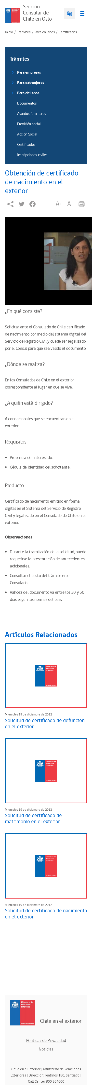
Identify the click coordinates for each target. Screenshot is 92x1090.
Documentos (27, 103)
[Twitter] (21, 204)
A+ (59, 204)
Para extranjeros (30, 83)
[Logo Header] (12, 15)
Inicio (9, 32)
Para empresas (29, 72)
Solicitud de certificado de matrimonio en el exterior (33, 818)
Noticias (46, 1049)
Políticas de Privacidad (46, 1040)
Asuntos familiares (31, 114)
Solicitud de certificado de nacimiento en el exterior (46, 914)
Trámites (23, 32)
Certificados (68, 32)
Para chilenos (45, 32)
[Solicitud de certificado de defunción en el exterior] (46, 675)
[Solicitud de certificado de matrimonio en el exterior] (46, 771)
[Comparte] (10, 204)
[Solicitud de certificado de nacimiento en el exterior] (46, 866)
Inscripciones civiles (32, 155)
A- (70, 204)
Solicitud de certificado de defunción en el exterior (45, 723)
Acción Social (27, 134)
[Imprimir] (81, 204)
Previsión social (29, 124)
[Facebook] (32, 204)
